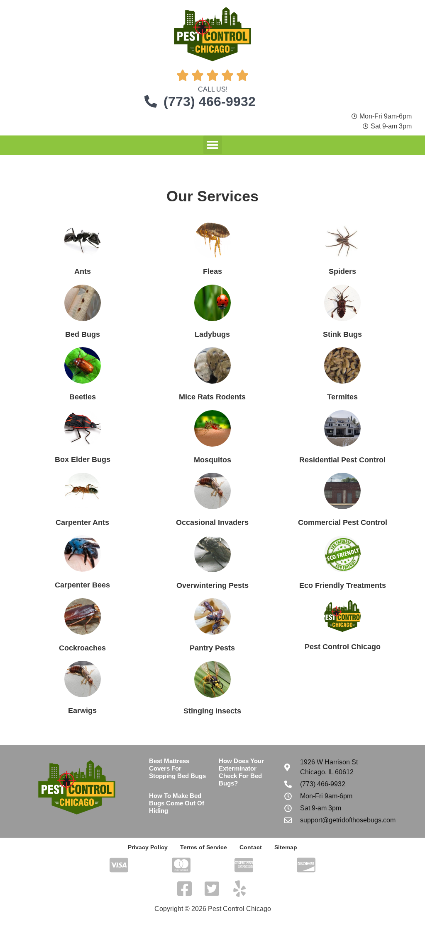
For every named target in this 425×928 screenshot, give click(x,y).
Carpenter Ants (82, 522)
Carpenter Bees (82, 585)
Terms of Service (203, 847)
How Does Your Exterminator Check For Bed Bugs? (241, 772)
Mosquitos (212, 460)
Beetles (82, 397)
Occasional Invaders (212, 522)
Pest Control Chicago (343, 647)
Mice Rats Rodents (212, 397)
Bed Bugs (82, 334)
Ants (82, 271)
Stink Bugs (342, 334)
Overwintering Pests (212, 585)
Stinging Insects (212, 711)
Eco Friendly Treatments (342, 585)
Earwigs (82, 710)
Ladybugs (212, 334)
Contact (250, 847)
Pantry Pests (212, 648)
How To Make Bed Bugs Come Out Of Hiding (176, 803)
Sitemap (285, 847)
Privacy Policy (148, 847)
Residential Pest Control (342, 460)
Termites (342, 397)
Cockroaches (82, 648)
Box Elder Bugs (82, 459)
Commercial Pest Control (342, 522)
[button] (212, 144)
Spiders (342, 271)
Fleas (212, 271)
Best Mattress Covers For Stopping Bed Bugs (177, 768)
